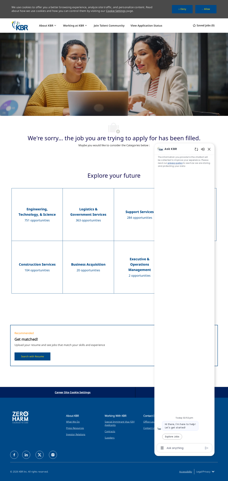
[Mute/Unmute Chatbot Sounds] (202, 149)
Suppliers (110, 437)
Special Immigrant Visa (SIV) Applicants (120, 423)
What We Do (73, 421)
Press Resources (75, 428)
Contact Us (149, 428)
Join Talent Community (109, 25)
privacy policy (175, 163)
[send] (207, 448)
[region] (184, 298)
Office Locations (152, 421)
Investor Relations (75, 434)
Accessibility (185, 471)
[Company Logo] (24, 25)
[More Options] (162, 448)
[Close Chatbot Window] (209, 149)
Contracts (110, 431)
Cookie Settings (116, 11)
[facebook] (14, 455)
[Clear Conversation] (196, 149)
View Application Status (146, 25)
